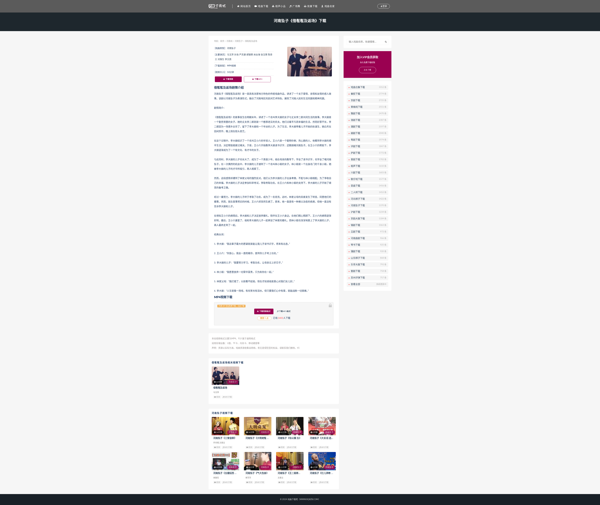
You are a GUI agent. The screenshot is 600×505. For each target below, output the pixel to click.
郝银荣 (249, 55)
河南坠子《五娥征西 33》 (226, 473)
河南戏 (229, 41)
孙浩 (236, 55)
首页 (222, 41)
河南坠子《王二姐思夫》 (290, 473)
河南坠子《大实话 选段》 (323, 438)
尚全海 (257, 55)
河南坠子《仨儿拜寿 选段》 (324, 473)
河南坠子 (239, 41)
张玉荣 (264, 55)
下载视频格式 (265, 311)
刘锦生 (221, 59)
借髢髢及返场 (220, 388)
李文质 (228, 59)
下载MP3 (258, 79)
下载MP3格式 (284, 311)
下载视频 (229, 79)
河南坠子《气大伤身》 (257, 473)
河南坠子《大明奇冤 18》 (258, 438)
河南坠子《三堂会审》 (224, 438)
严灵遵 (242, 55)
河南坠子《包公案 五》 (289, 438)
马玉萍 (230, 55)
